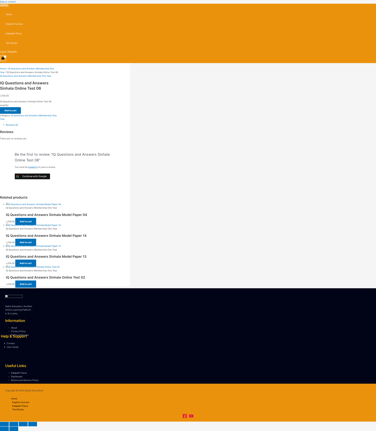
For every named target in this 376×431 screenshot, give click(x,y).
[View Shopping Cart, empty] (3, 58)
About (14, 327)
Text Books (11, 43)
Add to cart (10, 110)
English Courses (14, 23)
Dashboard (16, 376)
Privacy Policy (18, 331)
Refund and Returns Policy (25, 380)
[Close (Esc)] (32, 424)
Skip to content (8, 1)
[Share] (23, 424)
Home (9, 14)
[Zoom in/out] (4, 424)
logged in (33, 167)
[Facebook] (184, 417)
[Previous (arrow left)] (4, 429)
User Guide (13, 347)
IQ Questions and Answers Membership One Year (25, 76)
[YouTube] (191, 417)
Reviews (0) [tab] (12, 124)
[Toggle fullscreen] (13, 424)
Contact (11, 343)
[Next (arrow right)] (13, 429)
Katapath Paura (14, 33)
